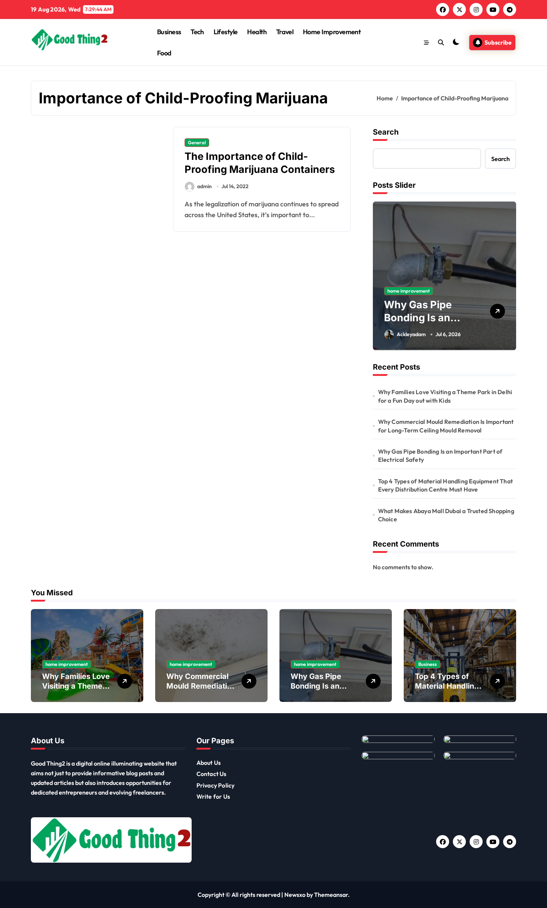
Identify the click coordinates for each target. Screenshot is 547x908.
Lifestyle (226, 32)
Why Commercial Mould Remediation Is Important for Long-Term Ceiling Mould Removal (446, 426)
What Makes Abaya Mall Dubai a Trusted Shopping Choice (446, 515)
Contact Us (211, 773)
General (197, 142)
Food (164, 53)
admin (204, 186)
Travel (285, 32)
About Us (208, 762)
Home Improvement (332, 32)
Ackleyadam (411, 334)
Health (256, 32)
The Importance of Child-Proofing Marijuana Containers (260, 163)
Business (169, 32)
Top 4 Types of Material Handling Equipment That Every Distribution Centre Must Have (445, 485)
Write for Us (213, 796)
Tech (197, 32)
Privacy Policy (215, 785)
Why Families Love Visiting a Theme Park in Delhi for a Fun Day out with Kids (445, 396)
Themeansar (331, 894)
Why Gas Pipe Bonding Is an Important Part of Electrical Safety (440, 455)
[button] (508, 275)
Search (386, 132)
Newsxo (295, 894)
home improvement (408, 291)
